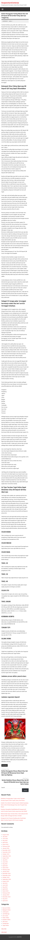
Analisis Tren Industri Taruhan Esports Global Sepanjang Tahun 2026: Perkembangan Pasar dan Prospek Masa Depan (14, 804)
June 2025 (5, 861)
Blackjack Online (7, 909)
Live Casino (5, 915)
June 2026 (5, 838)
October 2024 (6, 877)
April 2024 (5, 889)
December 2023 (6, 896)
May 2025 (5, 863)
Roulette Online (6, 919)
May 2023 (5, 898)
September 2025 (7, 856)
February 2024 (6, 892)
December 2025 (6, 850)
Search (3, 787)
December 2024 (6, 873)
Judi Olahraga (6, 913)
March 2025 (5, 867)
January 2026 (6, 848)
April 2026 (5, 842)
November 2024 (7, 875)
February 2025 (6, 869)
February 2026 (6, 846)
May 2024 (5, 887)
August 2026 (6, 834)
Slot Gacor (4, 765)
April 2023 (5, 900)
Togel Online (6, 925)
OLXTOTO (19, 937)
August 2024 (6, 881)
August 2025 (6, 858)
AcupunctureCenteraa (10, 2)
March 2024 (5, 891)
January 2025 (6, 871)
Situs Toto (3, 928)
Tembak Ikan (6, 923)
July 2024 (5, 883)
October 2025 (6, 854)
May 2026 (5, 840)
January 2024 (6, 894)
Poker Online (6, 917)
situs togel (4, 932)
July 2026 (5, 836)
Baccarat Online (6, 908)
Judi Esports (6, 911)
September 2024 (7, 879)
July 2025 (5, 860)
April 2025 (5, 865)
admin (10, 21)
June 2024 (5, 885)
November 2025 (7, 852)
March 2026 (5, 844)
